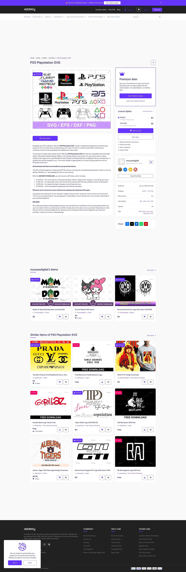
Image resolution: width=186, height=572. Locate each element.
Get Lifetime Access (112, 3)
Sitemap (86, 542)
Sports (132, 312)
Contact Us (87, 539)
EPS (148, 201)
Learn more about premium (135, 101)
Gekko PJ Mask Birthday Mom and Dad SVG (49, 309)
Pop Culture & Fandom (138, 378)
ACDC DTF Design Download (128, 375)
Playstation (146, 213)
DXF (141, 201)
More (30, 563)
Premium (130, 10)
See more (150, 270)
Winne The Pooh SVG (146, 542)
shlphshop (80, 378)
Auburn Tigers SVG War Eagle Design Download (50, 470)
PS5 (152, 213)
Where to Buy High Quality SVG (94, 552)
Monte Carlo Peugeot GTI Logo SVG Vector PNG (92, 470)
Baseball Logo (144, 546)
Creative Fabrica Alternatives (149, 536)
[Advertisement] (93, 38)
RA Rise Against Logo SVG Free (128, 470)
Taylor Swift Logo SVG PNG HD (86, 422)
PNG (144, 201)
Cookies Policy (116, 546)
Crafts (44, 58)
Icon (151, 211)
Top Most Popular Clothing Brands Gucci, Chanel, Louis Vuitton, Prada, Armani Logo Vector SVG (51, 375)
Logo (148, 211)
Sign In (146, 10)
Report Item (115, 552)
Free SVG (86, 546)
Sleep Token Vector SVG (147, 556)
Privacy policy (116, 539)
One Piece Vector (145, 552)
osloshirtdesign (124, 378)
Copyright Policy (117, 549)
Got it (15, 563)
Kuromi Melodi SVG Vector (84, 309)
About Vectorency (89, 536)
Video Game (142, 211)
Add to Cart (136, 131)
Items (38, 58)
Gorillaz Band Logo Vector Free (44, 422)
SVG (152, 201)
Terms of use (115, 542)
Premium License (117, 536)
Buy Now (135, 137)
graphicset (38, 378)
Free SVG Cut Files (145, 539)
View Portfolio (135, 176)
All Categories (88, 549)
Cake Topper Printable (146, 549)
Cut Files (52, 58)
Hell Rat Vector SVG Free (126, 422)
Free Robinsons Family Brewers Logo (88, 375)
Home (32, 58)
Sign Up (157, 10)
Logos (87, 378)
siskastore (38, 473)
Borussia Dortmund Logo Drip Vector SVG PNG (134, 309)
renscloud (80, 473)
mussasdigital (39, 312)
